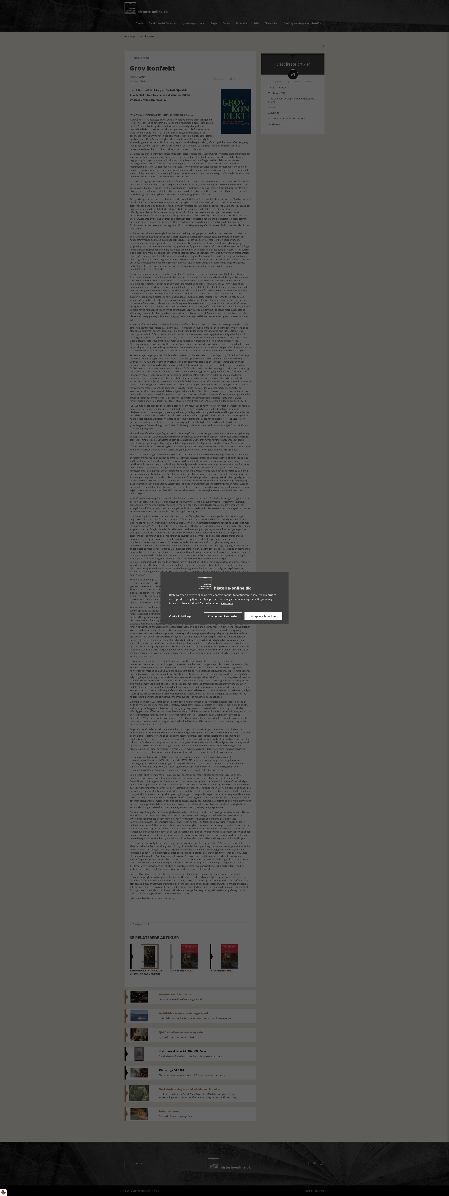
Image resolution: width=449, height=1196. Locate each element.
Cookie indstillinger (181, 616)
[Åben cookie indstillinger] (3, 1192)
